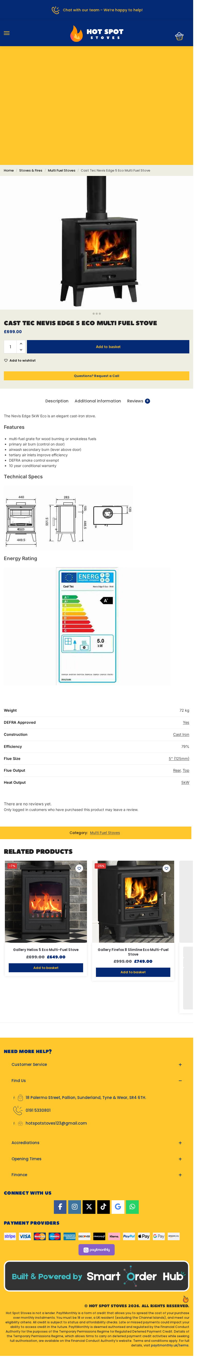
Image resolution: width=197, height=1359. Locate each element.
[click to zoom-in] (96, 243)
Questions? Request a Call (96, 376)
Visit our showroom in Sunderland (96, 78)
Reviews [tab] (138, 401)
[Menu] (11, 33)
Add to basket (108, 346)
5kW (185, 782)
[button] (177, 36)
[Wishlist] (79, 868)
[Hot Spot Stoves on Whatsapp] (132, 1207)
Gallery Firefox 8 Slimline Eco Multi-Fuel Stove (133, 952)
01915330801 (96, 62)
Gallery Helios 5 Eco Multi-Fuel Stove (45, 950)
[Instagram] (74, 1207)
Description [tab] (56, 401)
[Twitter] (89, 1207)
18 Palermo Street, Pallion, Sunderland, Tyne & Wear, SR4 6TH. (86, 1097)
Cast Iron (181, 734)
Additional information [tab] (98, 401)
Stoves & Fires (30, 170)
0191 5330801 (38, 1110)
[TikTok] (103, 1207)
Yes (186, 722)
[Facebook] (60, 1207)
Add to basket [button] (45, 967)
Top (186, 770)
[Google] (118, 1207)
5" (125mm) (179, 758)
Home (9, 170)
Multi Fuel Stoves (61, 170)
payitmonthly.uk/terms (170, 1345)
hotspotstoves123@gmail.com (56, 1123)
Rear (177, 770)
